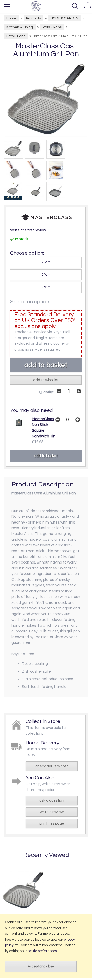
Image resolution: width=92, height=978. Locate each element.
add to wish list (46, 380)
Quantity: (46, 392)
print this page (51, 823)
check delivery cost (51, 766)
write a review (52, 812)
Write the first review (28, 230)
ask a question (51, 800)
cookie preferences (42, 951)
